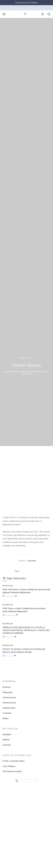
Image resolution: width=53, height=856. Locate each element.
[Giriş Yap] (42, 14)
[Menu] (4, 14)
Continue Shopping (16, 25)
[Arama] (48, 14)
